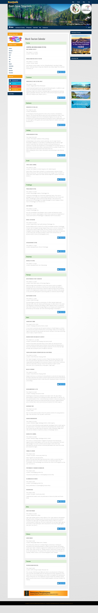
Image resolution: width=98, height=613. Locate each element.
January (10, 48)
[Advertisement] (81, 70)
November (11, 70)
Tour (89, 2)
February (10, 50)
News (84, 2)
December (11, 72)
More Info (62, 72)
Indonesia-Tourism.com (69, 603)
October (10, 68)
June (10, 59)
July (9, 61)
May (9, 57)
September (11, 66)
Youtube (14, 86)
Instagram (15, 89)
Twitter (14, 83)
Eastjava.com (45, 27)
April (10, 55)
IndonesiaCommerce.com (54, 603)
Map (40, 27)
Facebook (15, 80)
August (10, 64)
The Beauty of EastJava (20, 27)
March (10, 53)
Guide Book (35, 27)
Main (73, 2)
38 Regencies (29, 27)
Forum (78, 2)
